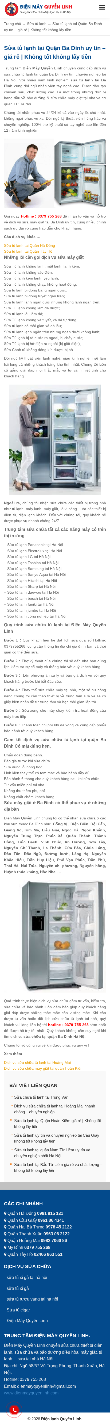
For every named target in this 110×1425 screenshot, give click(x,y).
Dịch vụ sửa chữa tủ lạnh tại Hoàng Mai (38, 1062)
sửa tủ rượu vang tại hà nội (32, 1299)
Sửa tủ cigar (18, 1310)
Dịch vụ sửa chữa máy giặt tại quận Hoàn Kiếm (44, 1068)
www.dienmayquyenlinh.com (31, 1393)
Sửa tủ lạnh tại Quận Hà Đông (29, 245)
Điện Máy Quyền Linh (27, 1320)
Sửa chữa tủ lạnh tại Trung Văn (41, 1097)
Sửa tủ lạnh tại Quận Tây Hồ (28, 251)
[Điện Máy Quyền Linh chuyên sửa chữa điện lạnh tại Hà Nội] (38, 8)
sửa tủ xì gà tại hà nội (27, 1277)
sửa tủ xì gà (18, 1288)
